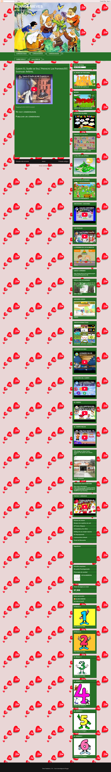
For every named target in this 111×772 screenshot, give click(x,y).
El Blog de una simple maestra (83, 531)
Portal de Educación (80, 540)
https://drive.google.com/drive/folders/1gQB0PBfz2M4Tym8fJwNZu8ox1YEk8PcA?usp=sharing (84, 489)
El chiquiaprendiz (79, 534)
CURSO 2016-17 (21, 59)
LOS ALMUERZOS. (86, 575)
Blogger (67, 768)
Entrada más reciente (22, 161)
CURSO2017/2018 (21, 53)
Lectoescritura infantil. (80, 537)
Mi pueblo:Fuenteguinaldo (82, 569)
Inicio (43, 161)
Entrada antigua (63, 161)
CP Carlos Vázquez (79, 526)
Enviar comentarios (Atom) (45, 165)
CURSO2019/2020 (54, 53)
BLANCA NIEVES (28, 6)
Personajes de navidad (80, 572)
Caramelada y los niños (81, 529)
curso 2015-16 (36, 59)
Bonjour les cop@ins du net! (82, 523)
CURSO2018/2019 (38, 53)
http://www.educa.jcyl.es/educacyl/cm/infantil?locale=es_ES (84, 274)
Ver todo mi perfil (79, 601)
